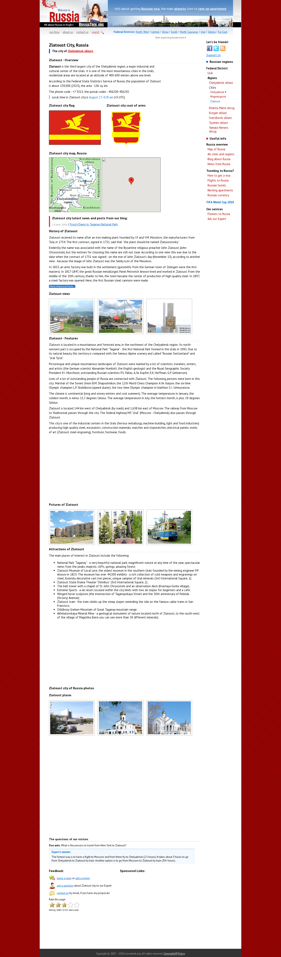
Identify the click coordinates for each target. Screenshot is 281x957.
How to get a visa (219, 175)
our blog (54, 32)
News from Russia (219, 164)
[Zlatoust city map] (75, 211)
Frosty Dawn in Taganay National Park (94, 224)
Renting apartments (220, 190)
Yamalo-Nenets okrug (218, 129)
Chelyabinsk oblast (221, 83)
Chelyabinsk (217, 92)
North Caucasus (189, 32)
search (95, 32)
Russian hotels (217, 185)
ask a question (65, 885)
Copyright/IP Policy (174, 953)
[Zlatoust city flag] (75, 145)
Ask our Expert (217, 219)
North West (142, 32)
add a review (82, 878)
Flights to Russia (218, 180)
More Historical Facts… (62, 286)
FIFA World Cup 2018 (220, 202)
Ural (203, 32)
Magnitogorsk (218, 96)
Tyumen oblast (218, 123)
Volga (165, 32)
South (174, 32)
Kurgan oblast (218, 113)
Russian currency (218, 195)
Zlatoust (215, 101)
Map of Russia (216, 149)
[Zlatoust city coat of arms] (126, 146)
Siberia (212, 32)
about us (68, 32)
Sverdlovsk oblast (220, 118)
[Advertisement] (181, 106)
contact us (82, 32)
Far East (222, 32)
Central (155, 32)
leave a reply (64, 878)
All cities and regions (221, 154)
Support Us (213, 55)
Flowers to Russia (219, 214)
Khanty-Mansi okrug (222, 108)
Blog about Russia (219, 159)
